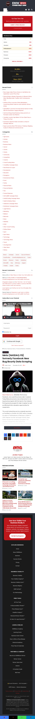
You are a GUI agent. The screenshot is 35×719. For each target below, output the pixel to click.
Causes (5, 149)
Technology (6, 237)
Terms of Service (9, 691)
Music (5, 219)
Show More (17, 428)
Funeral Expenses (8, 193)
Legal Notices (7, 208)
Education (6, 172)
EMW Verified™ (17, 589)
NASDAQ (28, 348)
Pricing (17, 562)
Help (12, 262)
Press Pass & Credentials (17, 645)
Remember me (7, 332)
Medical (5, 213)
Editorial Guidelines (17, 642)
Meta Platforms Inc (7, 395)
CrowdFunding (6, 257)
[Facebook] (5, 435)
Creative (5, 159)
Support (24, 262)
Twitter (17, 265)
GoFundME (5, 262)
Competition (6, 157)
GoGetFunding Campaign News (11, 198)
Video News (6, 247)
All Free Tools (17, 602)
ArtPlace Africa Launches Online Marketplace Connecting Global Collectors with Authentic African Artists (17, 104)
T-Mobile (5, 265)
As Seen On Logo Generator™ (17, 619)
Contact (18, 565)
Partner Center (17, 659)
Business (5, 141)
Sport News (6, 234)
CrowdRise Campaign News (10, 165)
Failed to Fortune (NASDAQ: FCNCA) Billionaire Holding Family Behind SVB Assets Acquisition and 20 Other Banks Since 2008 (9, 504)
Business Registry (17, 585)
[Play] (4, 317)
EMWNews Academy (17, 628)
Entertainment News (8, 178)
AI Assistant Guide (17, 669)
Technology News (8, 239)
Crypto (29, 257)
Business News (11, 348)
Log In (17, 335)
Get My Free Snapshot (17, 536)
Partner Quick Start (17, 662)
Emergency (6, 175)
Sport (4, 232)
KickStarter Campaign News (10, 206)
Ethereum (11, 260)
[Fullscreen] (30, 317)
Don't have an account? (18, 345)
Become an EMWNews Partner (17, 655)
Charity (5, 152)
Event (4, 180)
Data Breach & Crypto (9, 167)
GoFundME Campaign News (10, 196)
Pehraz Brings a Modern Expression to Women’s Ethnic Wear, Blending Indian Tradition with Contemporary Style (17, 98)
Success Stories (17, 559)
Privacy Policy (17, 691)
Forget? (29, 328)
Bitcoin (5, 254)
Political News (7, 229)
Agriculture (6, 136)
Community (6, 154)
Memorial (5, 216)
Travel (5, 242)
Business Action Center (18, 635)
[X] (9, 435)
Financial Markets (20, 348)
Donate (5, 260)
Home (5, 348)
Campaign (11, 254)
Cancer (5, 147)
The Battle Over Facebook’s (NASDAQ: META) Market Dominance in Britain (24, 481)
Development (6, 170)
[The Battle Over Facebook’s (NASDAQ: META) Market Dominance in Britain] (25, 474)
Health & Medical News (9, 201)
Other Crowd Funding (9, 226)
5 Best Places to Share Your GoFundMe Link (21, 275)
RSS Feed (17, 672)
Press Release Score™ (17, 609)
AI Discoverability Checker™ (17, 605)
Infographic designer (7, 282)
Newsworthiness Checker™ (17, 615)
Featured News (7, 185)
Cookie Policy (25, 691)
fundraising (23, 260)
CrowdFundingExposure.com (18, 257)
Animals (5, 139)
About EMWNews (17, 552)
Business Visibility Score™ (17, 582)
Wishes (5, 250)
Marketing (6, 211)
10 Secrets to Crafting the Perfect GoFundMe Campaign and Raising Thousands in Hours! (9, 484)
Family (5, 183)
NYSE (4, 224)
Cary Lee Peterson (25, 254)
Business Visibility (17, 575)
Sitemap (17, 693)
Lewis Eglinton (6, 288)
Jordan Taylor (8, 365)
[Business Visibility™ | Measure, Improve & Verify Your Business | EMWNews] (17, 4)
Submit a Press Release (17, 25)
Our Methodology (17, 592)
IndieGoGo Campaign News (10, 203)
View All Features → (17, 61)
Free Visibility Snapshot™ (17, 579)
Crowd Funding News (9, 162)
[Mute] (28, 317)
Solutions (17, 555)
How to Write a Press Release (17, 639)
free (4, 190)
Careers (18, 665)
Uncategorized (7, 244)
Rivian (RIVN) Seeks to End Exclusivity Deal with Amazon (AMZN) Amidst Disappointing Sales (25, 504)
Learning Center (17, 632)
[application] (17, 310)
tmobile (11, 265)
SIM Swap (17, 262)
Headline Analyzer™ (17, 612)
